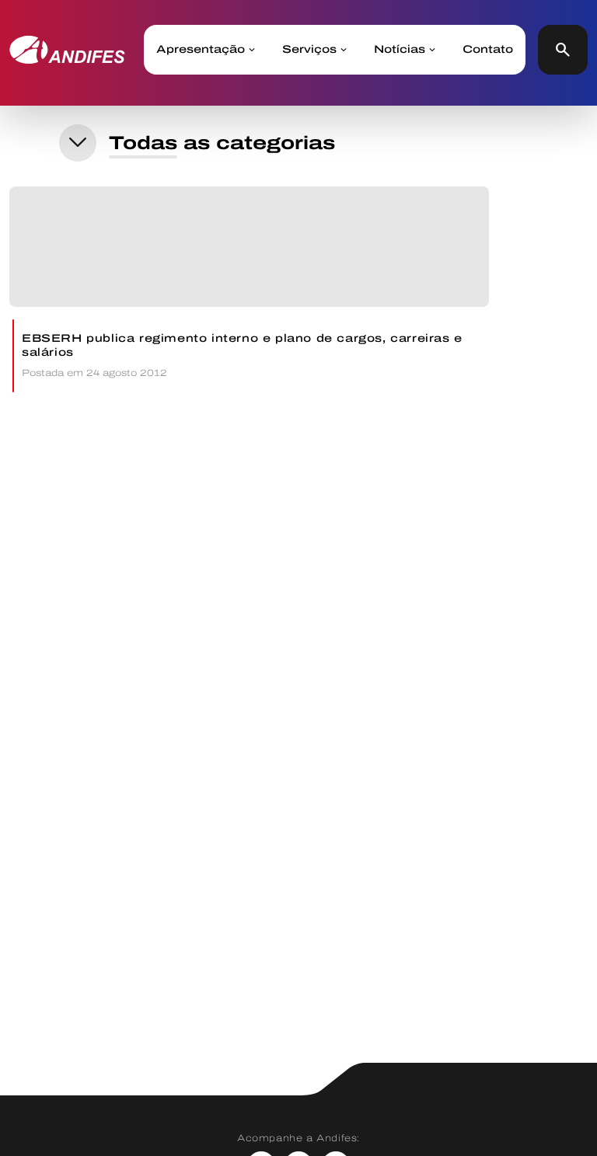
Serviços (309, 49)
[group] (249, 289)
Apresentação (200, 49)
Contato (488, 49)
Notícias (399, 49)
